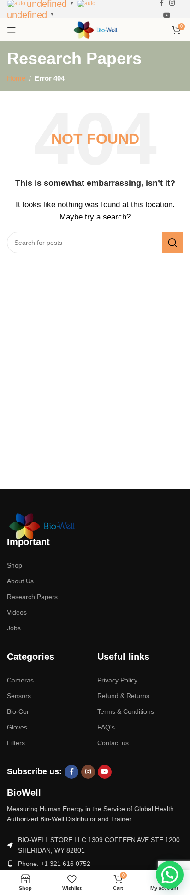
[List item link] (95, 864)
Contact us (113, 743)
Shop (14, 565)
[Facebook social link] (71, 772)
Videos (17, 612)
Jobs (14, 628)
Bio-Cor (18, 711)
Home (16, 78)
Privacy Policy (117, 680)
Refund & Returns (123, 695)
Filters (16, 743)
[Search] (172, 242)
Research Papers (32, 596)
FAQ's (106, 727)
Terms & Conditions (125, 711)
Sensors (19, 695)
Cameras (20, 680)
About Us (20, 581)
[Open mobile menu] (11, 30)
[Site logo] (95, 29)
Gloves (17, 727)
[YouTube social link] (166, 15)
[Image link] (41, 525)
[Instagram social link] (88, 772)
